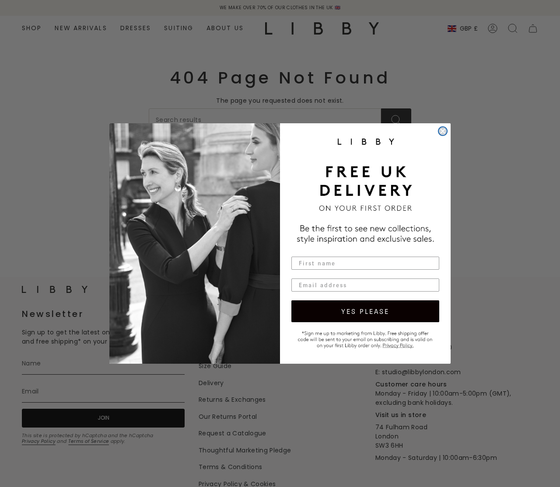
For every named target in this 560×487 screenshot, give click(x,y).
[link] (365, 338)
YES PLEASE (365, 311)
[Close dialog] (442, 131)
